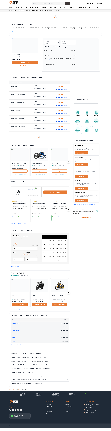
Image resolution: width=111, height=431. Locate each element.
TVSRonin (16, 54)
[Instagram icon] (16, 410)
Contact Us (67, 409)
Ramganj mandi (16, 323)
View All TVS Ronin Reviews (18, 223)
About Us (67, 404)
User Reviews (39, 10)
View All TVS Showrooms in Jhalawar (83, 204)
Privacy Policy (68, 406)
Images (33, 10)
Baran (13, 327)
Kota (13, 334)
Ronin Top (14, 86)
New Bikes (48, 404)
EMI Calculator (72, 67)
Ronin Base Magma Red (17, 118)
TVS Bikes (15, 389)
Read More (15, 212)
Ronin (10, 10)
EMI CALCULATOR (93, 7)
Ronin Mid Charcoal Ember (18, 94)
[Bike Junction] (13, 3)
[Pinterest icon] (13, 410)
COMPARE (43, 7)
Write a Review (55, 192)
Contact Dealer (81, 153)
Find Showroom (50, 413)
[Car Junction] (88, 394)
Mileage (28, 10)
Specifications (21, 10)
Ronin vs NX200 (59, 174)
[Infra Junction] (72, 394)
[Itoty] (55, 394)
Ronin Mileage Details (87, 217)
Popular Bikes (15, 275)
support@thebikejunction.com (94, 410)
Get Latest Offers (25, 62)
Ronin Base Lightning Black (18, 126)
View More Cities (15, 344)
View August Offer (61, 86)
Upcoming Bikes (24, 275)
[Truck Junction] (39, 394)
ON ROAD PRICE (53, 7)
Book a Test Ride (25, 65)
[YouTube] (21, 410)
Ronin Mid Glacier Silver (17, 102)
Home (10, 389)
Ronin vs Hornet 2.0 (39, 174)
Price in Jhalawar (20, 171)
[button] (67, 3)
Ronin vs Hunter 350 (20, 174)
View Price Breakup (38, 88)
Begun (13, 341)
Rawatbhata (15, 330)
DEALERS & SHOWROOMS (67, 7)
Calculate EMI (14, 266)
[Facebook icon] (10, 410)
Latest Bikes (49, 406)
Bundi (13, 337)
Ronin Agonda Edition (17, 110)
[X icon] (18, 410)
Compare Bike (49, 411)
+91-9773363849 (90, 412)
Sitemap (67, 411)
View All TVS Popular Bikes (18, 309)
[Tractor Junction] (22, 394)
